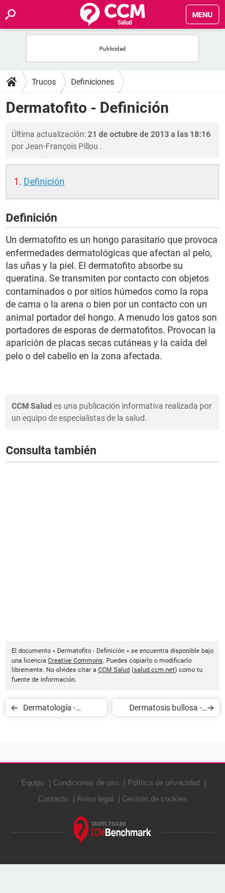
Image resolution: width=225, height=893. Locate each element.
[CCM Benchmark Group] (112, 830)
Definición (44, 181)
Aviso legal (95, 799)
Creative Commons (75, 660)
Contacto (53, 799)
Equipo (32, 782)
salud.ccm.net (154, 670)
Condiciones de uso (86, 782)
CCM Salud (114, 670)
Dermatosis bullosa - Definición (165, 709)
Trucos (44, 81)
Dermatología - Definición (49, 709)
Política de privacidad (163, 782)
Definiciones (92, 81)
